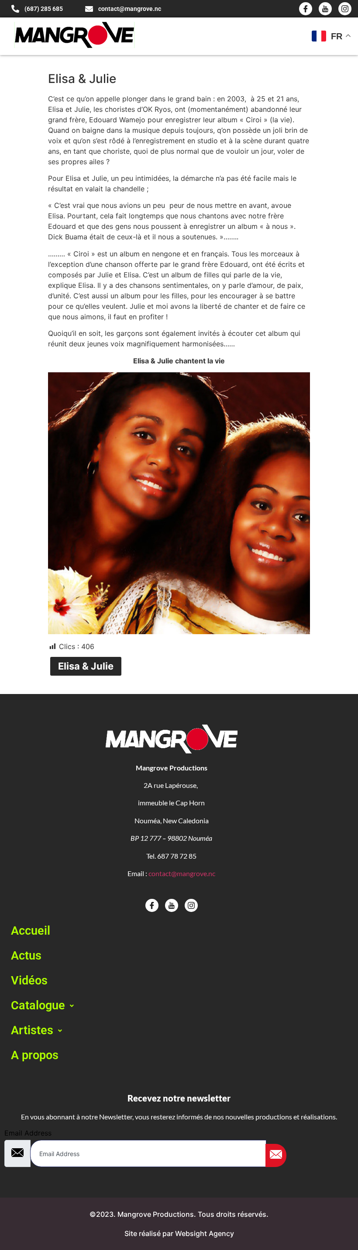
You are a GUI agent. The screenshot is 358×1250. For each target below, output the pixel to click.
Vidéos (29, 981)
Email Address (28, 1132)
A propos (35, 1055)
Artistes (32, 1030)
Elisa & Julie (86, 666)
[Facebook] (305, 8)
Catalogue (38, 1005)
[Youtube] (325, 8)
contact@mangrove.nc (181, 873)
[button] (179, 1005)
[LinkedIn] (344, 8)
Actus (26, 956)
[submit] (275, 1155)
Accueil (30, 931)
